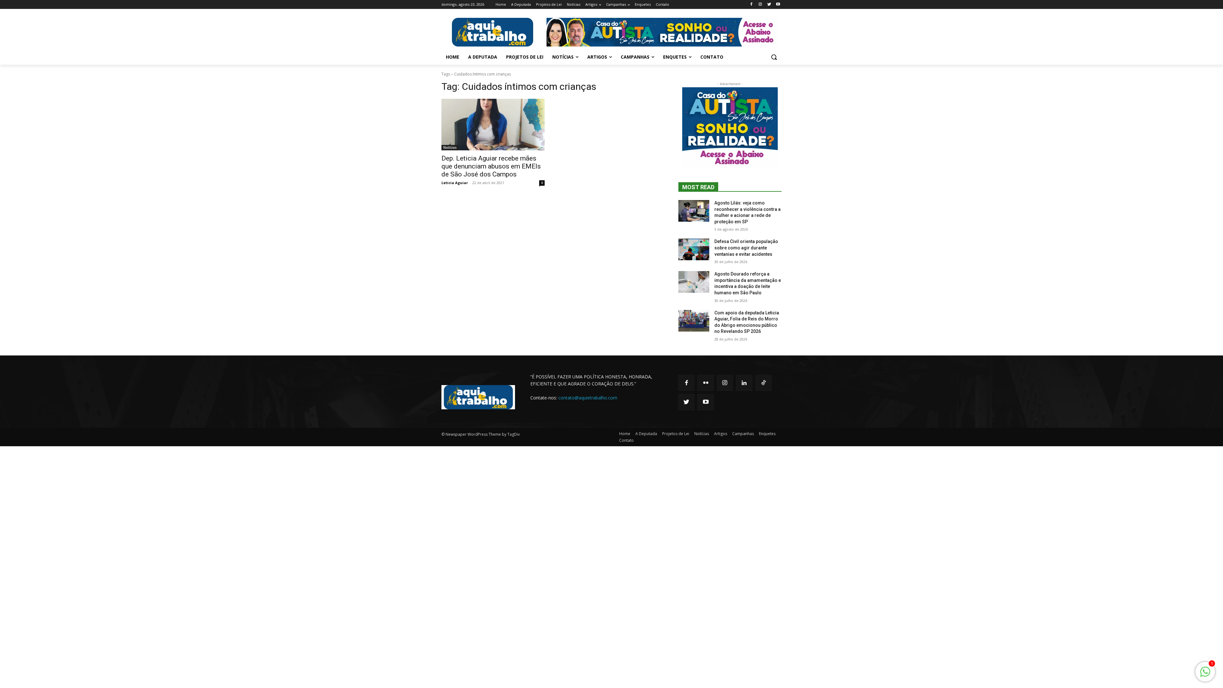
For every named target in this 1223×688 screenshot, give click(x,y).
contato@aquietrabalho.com (587, 398)
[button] (774, 57)
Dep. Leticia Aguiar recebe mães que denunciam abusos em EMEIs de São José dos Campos (491, 166)
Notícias (450, 147)
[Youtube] (778, 4)
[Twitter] (769, 4)
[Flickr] (705, 383)
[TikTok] (763, 383)
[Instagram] (760, 4)
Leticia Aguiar (454, 182)
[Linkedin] (744, 383)
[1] (1205, 675)
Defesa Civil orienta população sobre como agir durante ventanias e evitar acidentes (746, 247)
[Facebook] (751, 4)
